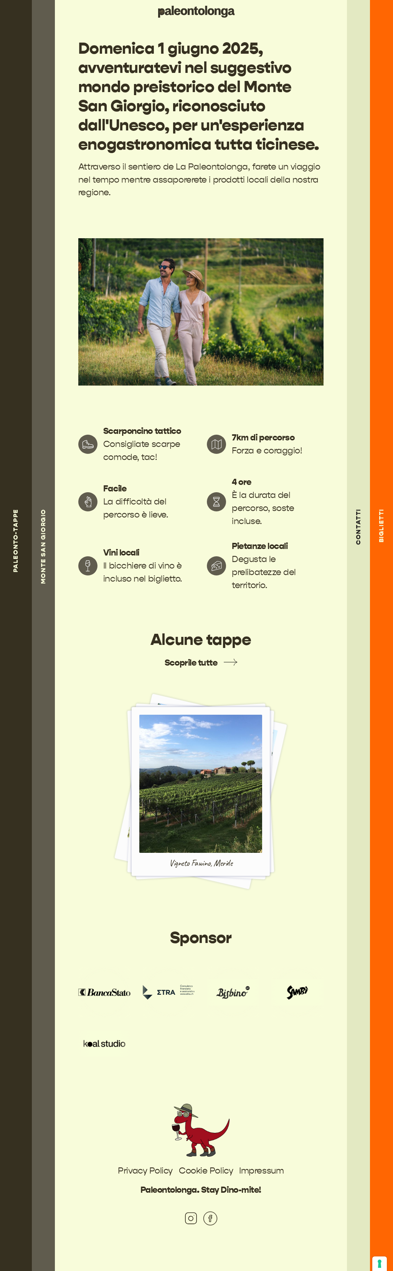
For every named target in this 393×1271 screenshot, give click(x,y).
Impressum (261, 1170)
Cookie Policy (206, 1170)
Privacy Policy (145, 1170)
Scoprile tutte (191, 662)
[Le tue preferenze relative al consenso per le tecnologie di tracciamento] (379, 1263)
